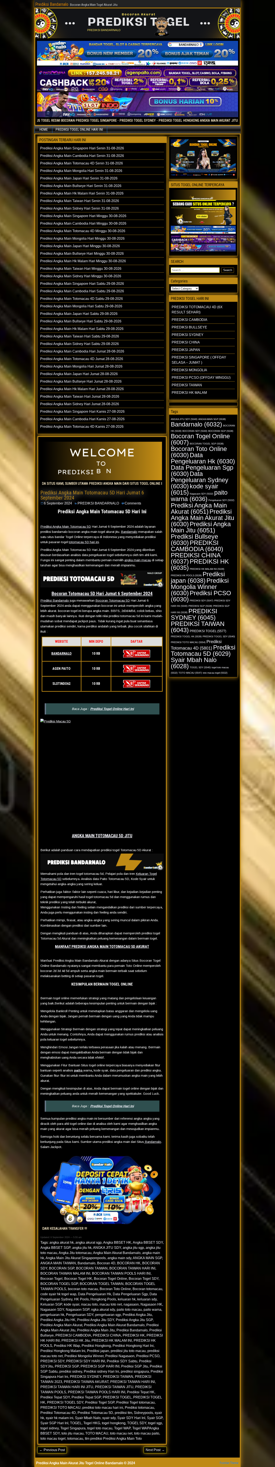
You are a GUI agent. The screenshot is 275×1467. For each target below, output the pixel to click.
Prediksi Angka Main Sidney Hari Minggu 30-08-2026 (80, 276)
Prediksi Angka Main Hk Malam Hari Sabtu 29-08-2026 (82, 329)
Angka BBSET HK (117, 1242)
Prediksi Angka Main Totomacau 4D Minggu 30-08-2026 (82, 231)
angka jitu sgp (133, 1247)
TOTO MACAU (96, 1433)
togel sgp (155, 1423)
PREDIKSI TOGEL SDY (65, 1402)
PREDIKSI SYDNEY (85, 1376)
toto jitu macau (72, 1433)
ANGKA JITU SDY (107, 1247)
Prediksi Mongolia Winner (84, 1356)
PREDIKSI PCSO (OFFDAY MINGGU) (201, 377)
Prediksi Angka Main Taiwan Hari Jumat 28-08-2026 (79, 396)
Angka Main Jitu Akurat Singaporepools (76, 1258)
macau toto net (110, 1304)
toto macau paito (146, 1433)
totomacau (75, 1438)
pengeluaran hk (52, 1315)
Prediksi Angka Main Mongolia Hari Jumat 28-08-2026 (81, 366)
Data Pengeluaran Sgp (130, 1294)
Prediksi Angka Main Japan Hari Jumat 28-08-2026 (79, 374)
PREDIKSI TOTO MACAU (60, 1407)
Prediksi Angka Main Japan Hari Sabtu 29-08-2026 (79, 314)
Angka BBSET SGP (55, 1247)
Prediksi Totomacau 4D (58, 1413)
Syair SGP (155, 1418)
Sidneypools (143, 1413)
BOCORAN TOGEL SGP (59, 1284)
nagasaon (131, 1304)
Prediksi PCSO (147, 1356)
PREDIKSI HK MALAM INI (112, 1340)
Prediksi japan (98, 1351)
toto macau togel (53, 1438)
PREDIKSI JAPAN (186, 350)
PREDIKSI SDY (52, 1361)
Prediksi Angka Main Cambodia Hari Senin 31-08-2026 (82, 156)
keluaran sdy (147, 1299)
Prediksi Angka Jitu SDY (95, 1320)
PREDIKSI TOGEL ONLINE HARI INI (79, 129)
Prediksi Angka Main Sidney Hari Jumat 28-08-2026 (79, 404)
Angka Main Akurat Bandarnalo (117, 1253)
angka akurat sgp (88, 1242)
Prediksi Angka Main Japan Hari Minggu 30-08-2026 (80, 246)
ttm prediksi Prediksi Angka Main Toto (113, 1438)
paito (78, 1070)
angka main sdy (119, 1258)
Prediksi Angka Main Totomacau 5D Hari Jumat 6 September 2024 (92, 495)
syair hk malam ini (59, 1418)
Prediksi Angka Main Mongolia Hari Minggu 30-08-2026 (82, 238)
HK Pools (81, 1299)
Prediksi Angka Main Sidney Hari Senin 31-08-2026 (79, 208)
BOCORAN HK (129, 1263)
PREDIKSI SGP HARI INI (100, 1366)
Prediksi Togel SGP (100, 1402)
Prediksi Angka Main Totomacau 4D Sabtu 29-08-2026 (81, 298)
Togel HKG (91, 1423)
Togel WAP (122, 1428)
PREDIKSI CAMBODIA (73, 1335)
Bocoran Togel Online (110, 1278)
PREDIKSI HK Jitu (75, 1340)
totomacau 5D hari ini (84, 542)
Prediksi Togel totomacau (135, 1402)
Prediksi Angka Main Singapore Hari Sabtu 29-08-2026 (82, 283)
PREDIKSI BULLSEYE (189, 327)
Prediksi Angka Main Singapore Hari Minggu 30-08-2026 (83, 216)
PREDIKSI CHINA (107, 1335)
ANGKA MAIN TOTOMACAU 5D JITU (102, 835)
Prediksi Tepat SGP (86, 1397)
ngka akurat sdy (103, 1309)
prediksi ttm (123, 1413)
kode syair (71, 1304)
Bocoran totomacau (147, 1289)
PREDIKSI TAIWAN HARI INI (132, 1382)
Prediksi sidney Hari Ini (101, 1371)
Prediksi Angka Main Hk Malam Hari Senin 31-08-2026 (82, 193)
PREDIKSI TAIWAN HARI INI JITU (66, 1387)
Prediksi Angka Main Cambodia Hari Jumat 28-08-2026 (82, 351)
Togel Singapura (73, 1428)
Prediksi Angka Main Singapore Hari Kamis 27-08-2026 (82, 411)
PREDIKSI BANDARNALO (98, 503)
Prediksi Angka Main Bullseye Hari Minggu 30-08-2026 (82, 253)
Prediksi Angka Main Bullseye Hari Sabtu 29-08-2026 (80, 321)
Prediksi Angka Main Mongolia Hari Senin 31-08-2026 (81, 171)
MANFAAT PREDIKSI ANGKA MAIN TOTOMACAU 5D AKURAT (102, 946)
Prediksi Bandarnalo (51, 4)
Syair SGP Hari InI (54, 1423)
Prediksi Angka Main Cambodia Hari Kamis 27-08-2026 (82, 419)
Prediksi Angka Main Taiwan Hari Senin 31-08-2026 (79, 201)
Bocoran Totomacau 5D (112, 600)
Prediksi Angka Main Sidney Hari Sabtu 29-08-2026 (79, 344)
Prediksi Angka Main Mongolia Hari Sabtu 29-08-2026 (81, 306)
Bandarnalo (129, 531)
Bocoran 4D (106, 1263)
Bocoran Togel (51, 1278)
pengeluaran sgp (108, 1315)
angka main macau (137, 560)
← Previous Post (52, 1450)
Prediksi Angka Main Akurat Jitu (202, 517)
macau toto (89, 1304)
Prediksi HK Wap (67, 1345)
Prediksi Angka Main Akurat (61, 1325)
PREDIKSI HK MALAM (189, 392)
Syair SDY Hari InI (131, 1418)
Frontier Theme (229, 1463)
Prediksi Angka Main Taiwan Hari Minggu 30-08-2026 (80, 268)
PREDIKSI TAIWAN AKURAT (86, 1382)
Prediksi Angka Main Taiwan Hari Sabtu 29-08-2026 (79, 336)
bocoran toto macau (83, 1289)
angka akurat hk (61, 1242)
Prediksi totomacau (139, 1407)
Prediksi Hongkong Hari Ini (133, 1345)
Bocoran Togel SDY (144, 1278)
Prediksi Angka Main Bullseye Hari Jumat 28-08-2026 (81, 381)
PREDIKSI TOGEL (117, 1397)
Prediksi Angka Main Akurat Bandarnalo (114, 1325)
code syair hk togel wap (58, 1294)
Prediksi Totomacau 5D (95, 1413)
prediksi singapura (135, 1371)
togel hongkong (113, 1423)
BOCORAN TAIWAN (92, 1268)
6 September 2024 (58, 503)
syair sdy (109, 1418)
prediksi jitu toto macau (128, 1351)
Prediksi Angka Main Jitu (96, 1330)
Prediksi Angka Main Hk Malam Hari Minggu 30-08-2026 (83, 261)
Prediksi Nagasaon (119, 1356)
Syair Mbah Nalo (88, 1418)
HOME (43, 129)
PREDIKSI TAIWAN (118, 1376)
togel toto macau (99, 1428)
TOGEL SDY (136, 1423)
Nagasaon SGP (77, 1309)
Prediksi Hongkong (96, 1345)
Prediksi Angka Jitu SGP (134, 1320)
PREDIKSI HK (134, 1335)
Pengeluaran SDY (79, 1315)
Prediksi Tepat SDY (55, 1397)
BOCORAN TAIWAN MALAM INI (65, 1273)
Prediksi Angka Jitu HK (57, 1320)
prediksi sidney (70, 1371)
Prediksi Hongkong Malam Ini (62, 1351)
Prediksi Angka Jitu (137, 1315)
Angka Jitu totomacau (75, 1253)
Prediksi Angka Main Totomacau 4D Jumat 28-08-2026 (81, 359)
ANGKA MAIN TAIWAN (58, 1263)
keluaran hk (127, 1299)
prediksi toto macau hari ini (102, 1407)
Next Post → (155, 1450)
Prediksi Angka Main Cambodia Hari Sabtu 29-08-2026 (82, 291)
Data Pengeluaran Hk (94, 1294)
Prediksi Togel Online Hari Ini (112, 709)
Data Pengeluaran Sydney (199, 480)
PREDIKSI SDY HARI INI (85, 1361)
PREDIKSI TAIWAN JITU (114, 1387)
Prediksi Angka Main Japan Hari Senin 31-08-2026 (79, 178)
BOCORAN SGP (61, 1268)
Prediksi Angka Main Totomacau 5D (65, 526)
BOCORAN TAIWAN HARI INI (132, 1268)
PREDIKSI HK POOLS (186, 575)
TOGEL (76, 1423)
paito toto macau (129, 1309)
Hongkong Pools (103, 1299)
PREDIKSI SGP (67, 1366)
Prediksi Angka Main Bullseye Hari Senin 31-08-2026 (80, 186)
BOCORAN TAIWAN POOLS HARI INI (121, 1273)
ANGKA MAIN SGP (147, 1258)
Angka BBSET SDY (148, 1242)
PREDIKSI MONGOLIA (189, 370)
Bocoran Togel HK (78, 1278)
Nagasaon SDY (52, 1309)
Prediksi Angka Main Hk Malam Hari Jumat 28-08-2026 (82, 389)
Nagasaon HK (151, 1304)
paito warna (152, 1309)
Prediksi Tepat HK (140, 1392)
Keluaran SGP (51, 1304)
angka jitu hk (82, 1247)
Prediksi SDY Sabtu (122, 1361)
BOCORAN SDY (194, 431)
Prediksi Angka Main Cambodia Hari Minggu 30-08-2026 (83, 223)
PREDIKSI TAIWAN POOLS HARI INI (96, 1392)
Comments (133, 503)
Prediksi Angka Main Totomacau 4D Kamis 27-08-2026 (82, 426)
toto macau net (121, 1433)
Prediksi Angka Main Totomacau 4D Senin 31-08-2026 (81, 163)
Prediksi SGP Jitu (134, 1366)
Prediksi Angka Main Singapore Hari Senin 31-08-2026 (82, 148)
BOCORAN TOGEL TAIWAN (102, 1284)
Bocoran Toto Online (115, 1289)
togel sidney (49, 1428)
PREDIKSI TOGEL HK (186, 636)
